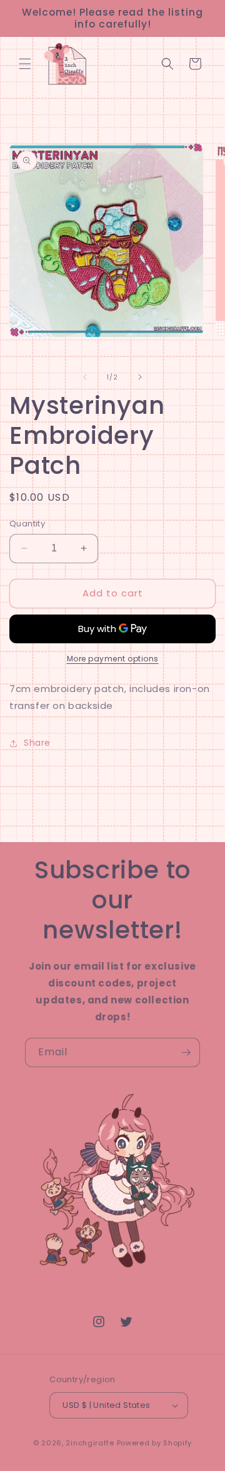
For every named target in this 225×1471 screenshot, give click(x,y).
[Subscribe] (185, 1052)
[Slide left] (85, 377)
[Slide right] (140, 377)
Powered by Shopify (154, 1443)
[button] (25, 64)
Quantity (27, 524)
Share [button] (37, 742)
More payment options (113, 658)
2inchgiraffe (90, 1443)
